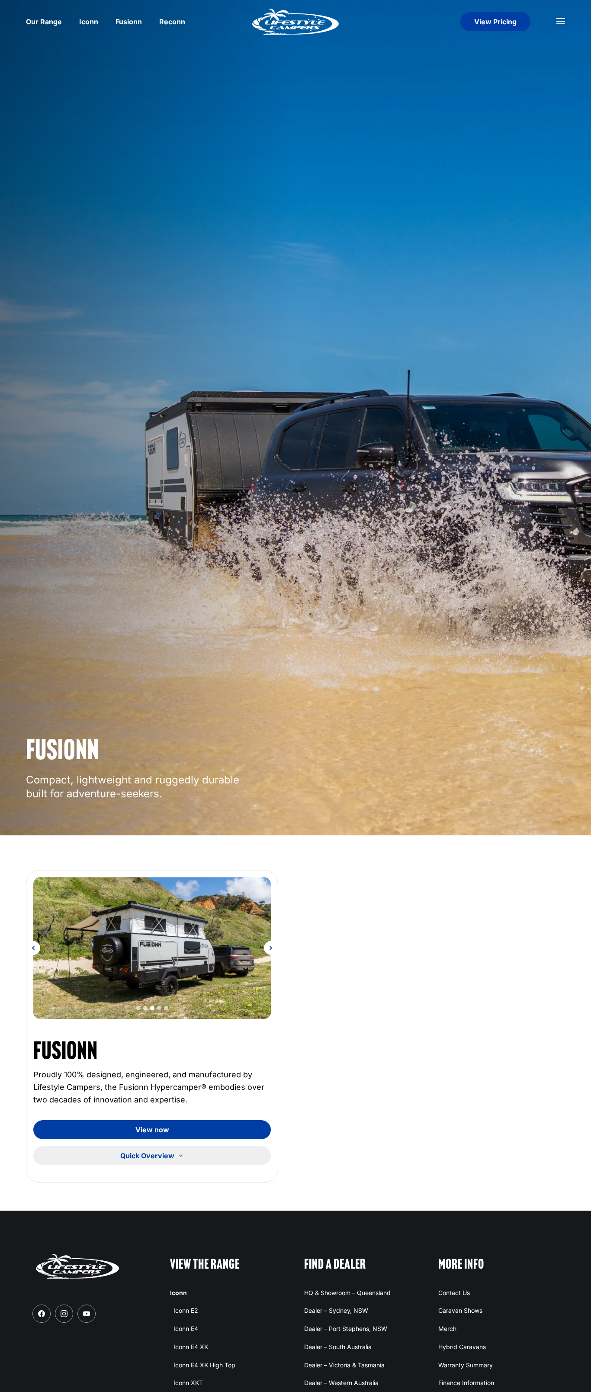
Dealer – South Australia (338, 1346)
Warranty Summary (465, 1365)
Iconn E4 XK (190, 1346)
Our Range (44, 21)
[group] (152, 948)
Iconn (88, 21)
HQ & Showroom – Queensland (347, 1292)
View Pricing (495, 21)
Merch (447, 1328)
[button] (33, 948)
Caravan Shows (460, 1310)
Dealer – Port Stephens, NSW (345, 1328)
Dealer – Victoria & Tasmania (344, 1365)
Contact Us (454, 1292)
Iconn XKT (188, 1382)
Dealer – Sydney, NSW (336, 1310)
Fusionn (129, 21)
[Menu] (560, 21)
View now (152, 1129)
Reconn (172, 21)
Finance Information (466, 1382)
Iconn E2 (185, 1310)
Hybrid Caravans (462, 1346)
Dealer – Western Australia (341, 1382)
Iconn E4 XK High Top (204, 1365)
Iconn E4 (185, 1328)
